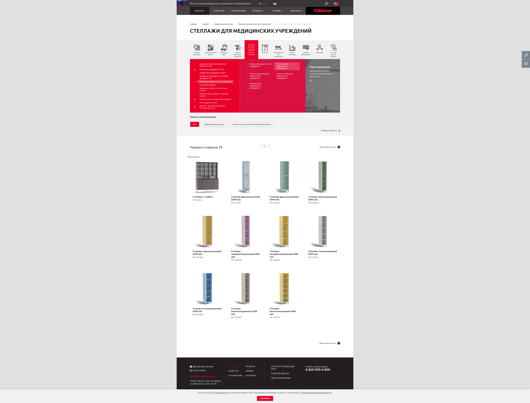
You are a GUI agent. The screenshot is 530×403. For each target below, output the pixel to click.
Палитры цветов (280, 373)
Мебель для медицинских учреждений (254, 24)
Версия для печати (203, 366)
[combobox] (265, 146)
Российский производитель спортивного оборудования (220, 3)
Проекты (257, 11)
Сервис (277, 11)
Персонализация (281, 378)
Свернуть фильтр (329, 130)
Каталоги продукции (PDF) (283, 367)
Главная (193, 24)
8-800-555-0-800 (317, 369)
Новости (219, 11)
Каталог (199, 11)
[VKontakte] (275, 3)
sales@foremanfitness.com (203, 376)
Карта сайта (199, 370)
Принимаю (265, 398)
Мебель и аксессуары (223, 24)
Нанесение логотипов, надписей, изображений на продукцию (321, 71)
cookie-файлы (219, 392)
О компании (238, 11)
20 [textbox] (264, 146)
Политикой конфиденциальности (316, 392)
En (264, 3)
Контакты (296, 11)
